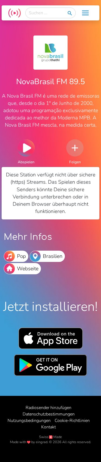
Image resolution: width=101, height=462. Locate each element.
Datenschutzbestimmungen (49, 414)
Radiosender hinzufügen (48, 408)
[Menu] (85, 13)
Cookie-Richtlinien (72, 421)
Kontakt (48, 427)
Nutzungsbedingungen (29, 421)
